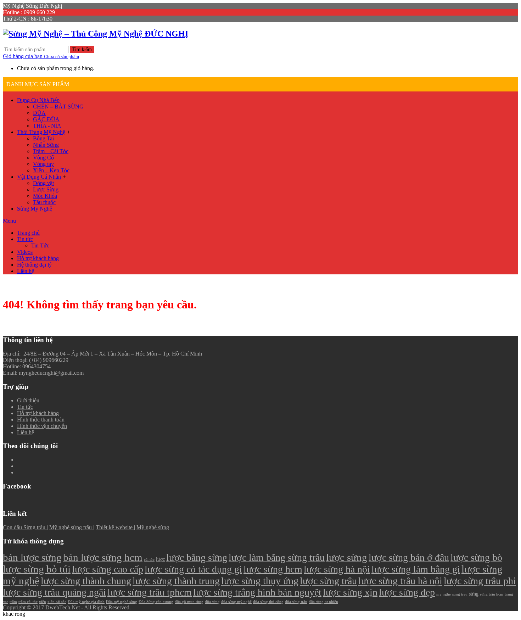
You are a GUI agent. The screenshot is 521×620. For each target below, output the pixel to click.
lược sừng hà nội (337, 569)
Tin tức (25, 239)
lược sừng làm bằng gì (415, 569)
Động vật (43, 183)
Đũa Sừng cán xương (156, 602)
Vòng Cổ (43, 158)
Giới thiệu (28, 400)
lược (160, 559)
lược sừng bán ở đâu (409, 557)
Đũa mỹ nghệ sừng (121, 602)
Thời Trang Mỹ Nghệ (41, 132)
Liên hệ (25, 271)
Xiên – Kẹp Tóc (51, 170)
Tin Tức (40, 245)
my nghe (443, 594)
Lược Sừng (45, 189)
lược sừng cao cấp (107, 569)
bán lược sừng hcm (102, 557)
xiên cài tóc (56, 602)
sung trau (459, 594)
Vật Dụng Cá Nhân (39, 177)
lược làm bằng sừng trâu (277, 557)
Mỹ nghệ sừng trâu (71, 527)
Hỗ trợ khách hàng (38, 258)
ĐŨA (39, 113)
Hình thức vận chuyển (42, 426)
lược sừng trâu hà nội (400, 580)
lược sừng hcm (272, 569)
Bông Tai (43, 138)
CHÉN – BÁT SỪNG (58, 107)
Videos (25, 252)
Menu (9, 221)
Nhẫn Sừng (46, 145)
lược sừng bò (476, 557)
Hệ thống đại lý (34, 265)
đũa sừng (212, 602)
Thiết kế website (115, 527)
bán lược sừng (32, 557)
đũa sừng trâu (296, 602)
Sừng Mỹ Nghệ (34, 209)
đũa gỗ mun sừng (189, 602)
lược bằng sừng (196, 557)
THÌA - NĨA (47, 126)
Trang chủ (28, 233)
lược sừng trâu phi (480, 580)
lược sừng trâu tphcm (149, 592)
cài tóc (149, 560)
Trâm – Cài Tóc (50, 151)
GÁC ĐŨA (46, 119)
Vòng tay (43, 164)
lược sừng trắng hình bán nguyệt (257, 592)
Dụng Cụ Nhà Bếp (38, 100)
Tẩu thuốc (44, 202)
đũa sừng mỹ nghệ (236, 602)
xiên (42, 602)
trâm (13, 602)
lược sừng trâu (328, 580)
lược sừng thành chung (86, 580)
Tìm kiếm (82, 49)
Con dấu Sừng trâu (25, 527)
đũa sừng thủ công (268, 602)
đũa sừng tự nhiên (323, 602)
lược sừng (346, 557)
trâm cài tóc (28, 602)
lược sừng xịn (350, 592)
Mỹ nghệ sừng (152, 527)
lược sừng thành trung (176, 580)
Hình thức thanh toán (41, 420)
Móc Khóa (45, 196)
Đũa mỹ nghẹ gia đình (86, 602)
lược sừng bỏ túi (37, 569)
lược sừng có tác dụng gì (193, 569)
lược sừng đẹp (407, 592)
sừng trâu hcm (491, 594)
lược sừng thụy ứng (259, 580)
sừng (473, 594)
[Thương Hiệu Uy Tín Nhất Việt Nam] (95, 33)
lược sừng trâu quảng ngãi (54, 592)
